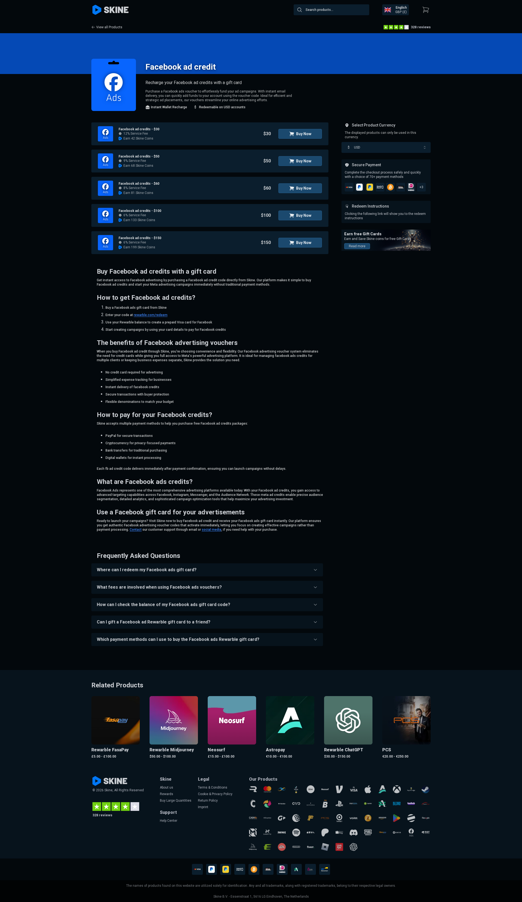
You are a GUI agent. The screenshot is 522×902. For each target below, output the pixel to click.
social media (211, 530)
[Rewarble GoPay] (282, 818)
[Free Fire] (311, 818)
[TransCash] (426, 804)
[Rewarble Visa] (354, 789)
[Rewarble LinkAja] (339, 847)
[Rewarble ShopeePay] (339, 832)
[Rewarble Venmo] (339, 789)
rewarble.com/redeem (150, 315)
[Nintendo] (296, 847)
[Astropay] (382, 789)
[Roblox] (325, 847)
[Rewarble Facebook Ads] (411, 832)
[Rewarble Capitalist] (368, 804)
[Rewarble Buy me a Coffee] (411, 789)
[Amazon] (382, 818)
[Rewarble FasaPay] (382, 832)
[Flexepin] (426, 818)
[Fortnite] (282, 832)
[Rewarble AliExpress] (267, 818)
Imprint (203, 807)
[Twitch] (411, 804)
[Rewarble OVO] (296, 804)
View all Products (109, 27)
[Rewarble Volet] (354, 818)
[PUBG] (368, 832)
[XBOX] (397, 789)
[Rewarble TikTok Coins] (296, 789)
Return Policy (208, 800)
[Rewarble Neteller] (282, 804)
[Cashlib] (253, 818)
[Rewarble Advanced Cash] (382, 804)
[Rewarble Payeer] (354, 804)
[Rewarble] (253, 789)
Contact (136, 530)
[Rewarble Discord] (354, 832)
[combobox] (331, 9)
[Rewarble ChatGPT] (354, 847)
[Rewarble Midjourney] (253, 847)
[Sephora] (311, 804)
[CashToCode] (253, 804)
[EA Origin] (282, 847)
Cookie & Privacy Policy (215, 794)
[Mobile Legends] (253, 832)
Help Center (168, 821)
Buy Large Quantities (175, 800)
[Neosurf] (325, 789)
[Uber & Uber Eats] (311, 789)
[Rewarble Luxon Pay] (267, 832)
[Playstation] (339, 804)
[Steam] (426, 789)
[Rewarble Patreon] (325, 832)
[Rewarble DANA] (397, 832)
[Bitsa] (325, 804)
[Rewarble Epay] (267, 847)
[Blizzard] (397, 804)
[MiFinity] (282, 789)
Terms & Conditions (212, 787)
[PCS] (325, 818)
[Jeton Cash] (411, 818)
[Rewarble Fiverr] (311, 847)
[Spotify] (296, 832)
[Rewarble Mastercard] (267, 789)
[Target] (339, 818)
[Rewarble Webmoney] (296, 818)
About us (166, 787)
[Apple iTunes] (368, 789)
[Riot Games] (426, 832)
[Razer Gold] (368, 818)
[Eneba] (267, 804)
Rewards (166, 794)
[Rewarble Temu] (311, 832)
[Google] (397, 818)
